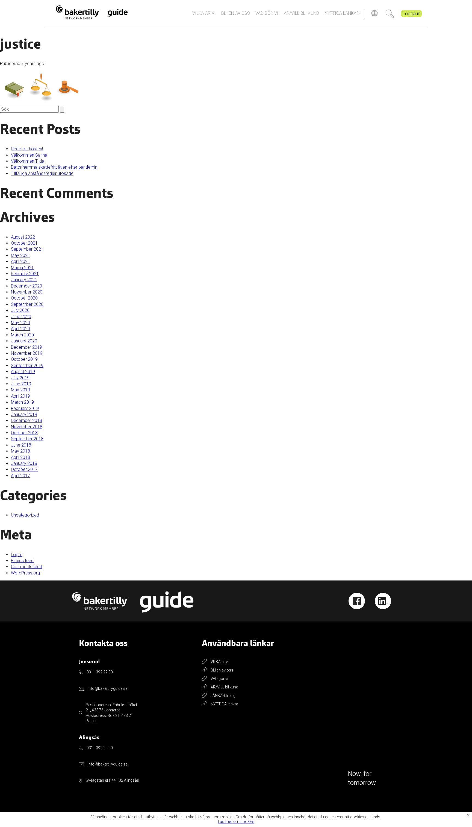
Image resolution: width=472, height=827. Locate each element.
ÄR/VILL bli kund (301, 13)
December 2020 (26, 286)
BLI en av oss (235, 13)
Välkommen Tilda (27, 161)
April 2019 (20, 396)
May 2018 (20, 451)
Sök (390, 14)
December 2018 (26, 420)
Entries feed (22, 560)
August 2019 (23, 371)
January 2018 (24, 463)
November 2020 (26, 292)
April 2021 (20, 261)
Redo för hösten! (27, 148)
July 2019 (20, 377)
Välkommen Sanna (29, 155)
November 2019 (26, 353)
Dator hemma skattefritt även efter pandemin (54, 167)
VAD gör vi (266, 13)
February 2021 (25, 273)
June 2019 (21, 383)
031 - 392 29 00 (100, 672)
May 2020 (20, 322)
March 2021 (22, 267)
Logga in (411, 13)
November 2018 (26, 426)
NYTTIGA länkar (341, 13)
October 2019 (24, 359)
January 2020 (24, 341)
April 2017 (20, 475)
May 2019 (20, 389)
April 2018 (20, 457)
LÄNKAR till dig (223, 695)
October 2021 (24, 243)
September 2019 (27, 365)
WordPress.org (25, 573)
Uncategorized (25, 515)
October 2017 (24, 469)
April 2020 (20, 328)
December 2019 (26, 347)
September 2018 (27, 438)
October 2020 (24, 298)
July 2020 (20, 310)
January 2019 (24, 414)
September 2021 (27, 249)
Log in (16, 554)
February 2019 (25, 408)
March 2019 (22, 402)
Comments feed (26, 566)
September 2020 (27, 304)
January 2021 (24, 279)
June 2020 (21, 316)
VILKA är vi (204, 13)
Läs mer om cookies (236, 822)
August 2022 (23, 237)
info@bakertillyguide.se (107, 688)
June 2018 (21, 445)
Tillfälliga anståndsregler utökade (42, 173)
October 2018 (24, 432)
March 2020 (22, 335)
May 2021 (20, 255)
